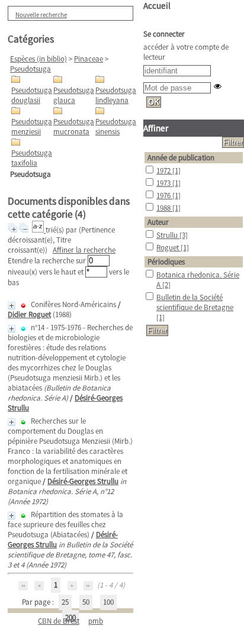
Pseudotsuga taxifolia (31, 158)
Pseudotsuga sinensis (115, 127)
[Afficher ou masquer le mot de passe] (217, 86)
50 (85, 602)
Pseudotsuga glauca (73, 95)
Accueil (157, 5)
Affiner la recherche (84, 250)
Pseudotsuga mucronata (73, 127)
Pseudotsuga (30, 69)
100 (108, 602)
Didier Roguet (29, 314)
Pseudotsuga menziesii (31, 127)
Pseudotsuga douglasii (31, 95)
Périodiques (166, 262)
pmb (95, 621)
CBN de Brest (58, 621)
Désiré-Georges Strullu (82, 481)
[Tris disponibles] (39, 230)
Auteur (158, 222)
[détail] (11, 305)
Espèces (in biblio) (38, 59)
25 (65, 602)
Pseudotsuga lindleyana (115, 95)
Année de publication (180, 158)
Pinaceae (88, 59)
